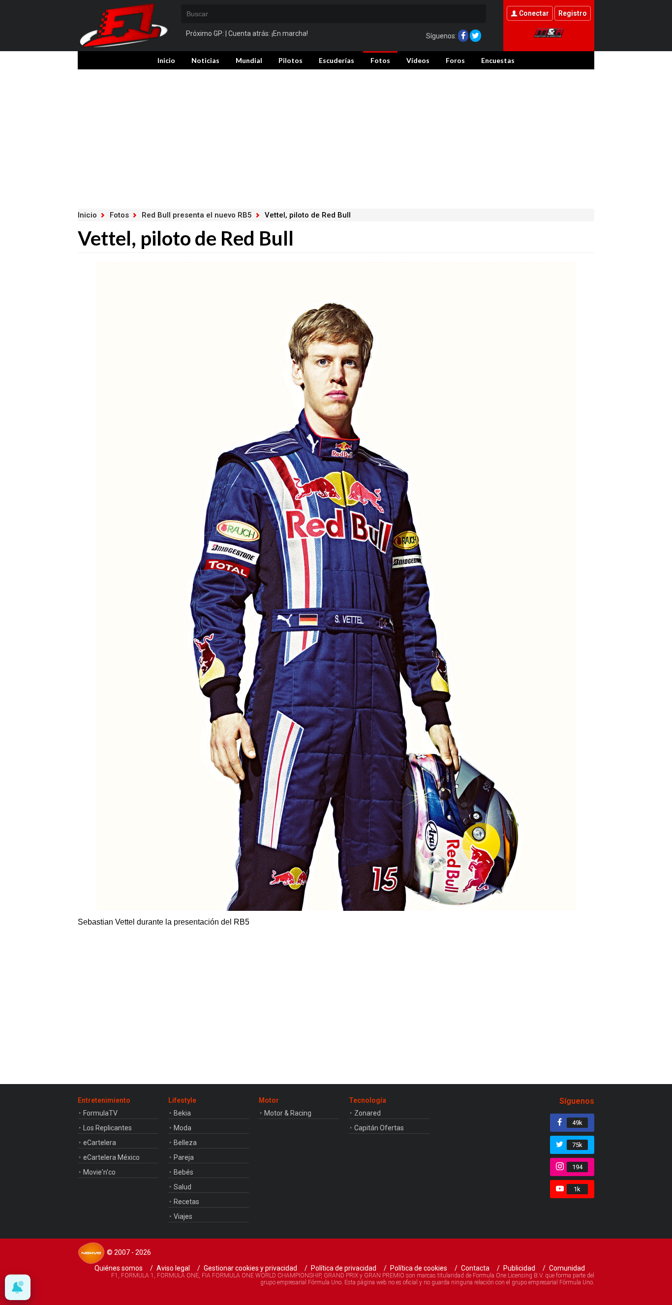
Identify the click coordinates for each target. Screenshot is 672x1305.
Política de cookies (418, 1268)
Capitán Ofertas (379, 1128)
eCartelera (99, 1143)
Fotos (380, 60)
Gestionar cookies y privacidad (250, 1268)
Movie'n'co (99, 1172)
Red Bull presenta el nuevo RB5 (197, 215)
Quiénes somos (118, 1268)
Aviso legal (173, 1268)
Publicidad (519, 1268)
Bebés (183, 1172)
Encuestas (498, 60)
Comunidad (567, 1268)
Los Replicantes (107, 1128)
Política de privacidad (343, 1268)
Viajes (183, 1216)
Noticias (205, 60)
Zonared (367, 1113)
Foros (455, 60)
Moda (182, 1128)
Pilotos (290, 60)
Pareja (184, 1157)
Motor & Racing (287, 1113)
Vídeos (417, 60)
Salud (182, 1187)
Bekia (182, 1113)
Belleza (185, 1143)
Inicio (166, 60)
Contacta (475, 1268)
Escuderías (336, 60)
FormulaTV (100, 1113)
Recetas (186, 1202)
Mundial (249, 60)
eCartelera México (111, 1157)
